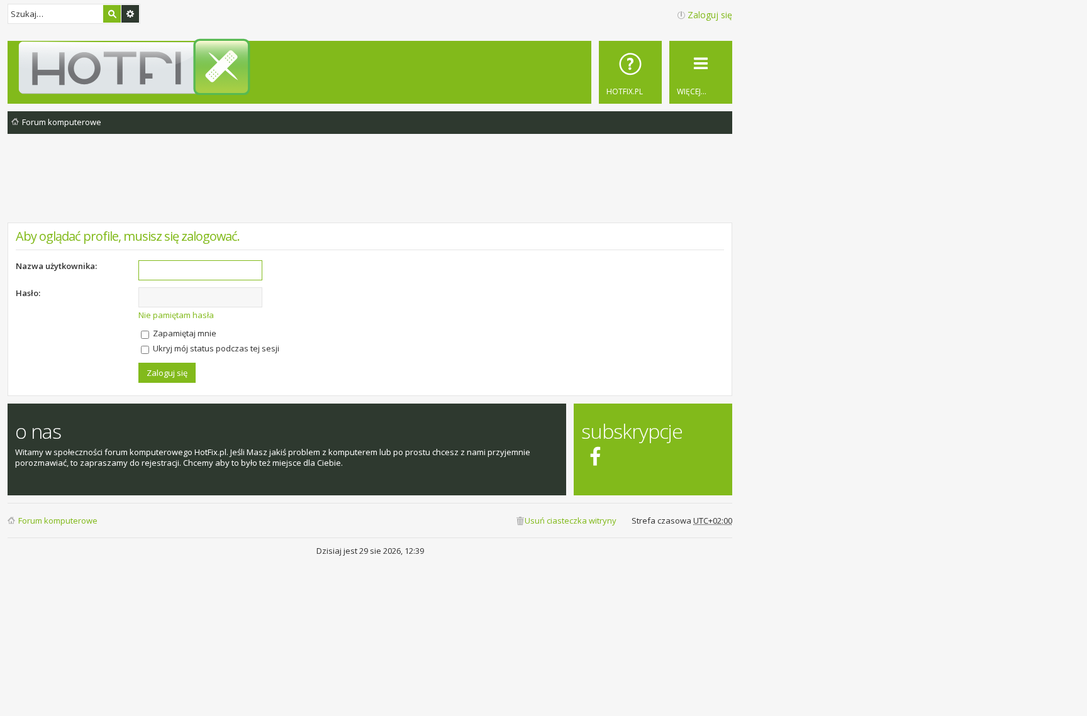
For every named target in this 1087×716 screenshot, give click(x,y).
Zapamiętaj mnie (183, 333)
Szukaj (112, 14)
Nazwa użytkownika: (56, 266)
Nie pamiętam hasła (176, 315)
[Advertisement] (370, 188)
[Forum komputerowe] (372, 66)
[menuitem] (630, 72)
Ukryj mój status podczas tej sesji (215, 348)
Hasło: (28, 293)
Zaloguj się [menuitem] (710, 15)
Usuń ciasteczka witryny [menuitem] (570, 520)
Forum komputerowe (58, 520)
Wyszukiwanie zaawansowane (130, 14)
